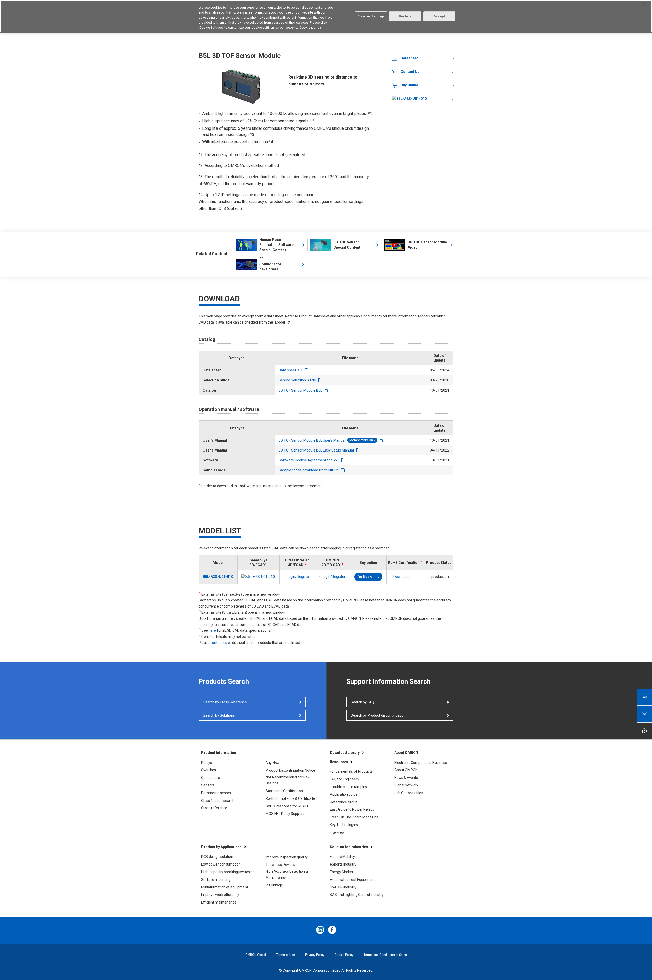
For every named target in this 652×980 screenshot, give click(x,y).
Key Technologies (344, 825)
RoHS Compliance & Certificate (290, 798)
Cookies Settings (371, 16)
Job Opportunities (408, 793)
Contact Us (410, 72)
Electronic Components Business (420, 762)
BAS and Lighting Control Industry (357, 895)
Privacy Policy (314, 955)
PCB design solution (217, 857)
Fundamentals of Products (351, 771)
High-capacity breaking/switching (228, 872)
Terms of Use (285, 955)
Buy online (371, 576)
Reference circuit (343, 802)
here (212, 630)
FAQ (644, 697)
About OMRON (406, 770)
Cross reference (214, 808)
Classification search (217, 800)
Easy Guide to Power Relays (352, 809)
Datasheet (409, 58)
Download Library (345, 753)
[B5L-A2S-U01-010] (422, 99)
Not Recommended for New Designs (288, 780)
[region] (326, 16)
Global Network (406, 785)
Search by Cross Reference (225, 702)
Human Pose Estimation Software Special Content (276, 245)
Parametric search (216, 793)
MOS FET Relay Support (285, 813)
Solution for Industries (349, 847)
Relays (206, 762)
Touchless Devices (280, 864)
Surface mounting (215, 880)
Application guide (344, 794)
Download (401, 577)
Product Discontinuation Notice (290, 770)
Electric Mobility (342, 857)
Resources (339, 762)
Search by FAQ (362, 702)
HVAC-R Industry (343, 887)
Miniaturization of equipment (224, 887)
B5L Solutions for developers (270, 264)
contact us (218, 643)
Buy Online (409, 85)
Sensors (207, 785)
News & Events (406, 778)
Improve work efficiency (220, 895)
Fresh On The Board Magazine (354, 817)
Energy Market (341, 872)
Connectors (210, 778)
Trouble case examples (348, 787)
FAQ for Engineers (344, 779)
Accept (439, 16)
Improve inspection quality (287, 857)
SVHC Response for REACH (287, 806)
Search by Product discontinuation (378, 715)
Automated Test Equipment (352, 880)
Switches (208, 770)
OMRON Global (255, 955)
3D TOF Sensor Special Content (347, 244)
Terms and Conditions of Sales (385, 955)
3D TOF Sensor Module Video (427, 244)
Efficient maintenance (218, 902)
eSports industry (343, 864)
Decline (405, 16)
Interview (337, 832)
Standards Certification (284, 791)
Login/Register (298, 577)
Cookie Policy (344, 955)
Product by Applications (221, 847)
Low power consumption (221, 864)
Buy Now (273, 763)
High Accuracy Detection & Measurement (287, 874)
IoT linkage (274, 885)
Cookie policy (310, 27)
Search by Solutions (219, 715)
